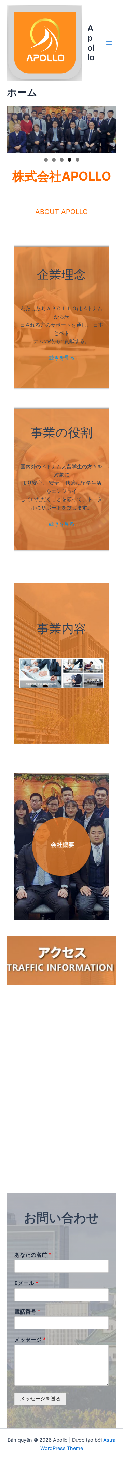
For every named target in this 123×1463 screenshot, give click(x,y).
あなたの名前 (32, 1254)
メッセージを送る (40, 1399)
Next (107, 127)
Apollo (90, 42)
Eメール (26, 1283)
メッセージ (30, 1339)
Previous (15, 127)
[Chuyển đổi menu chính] (109, 43)
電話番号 (27, 1311)
